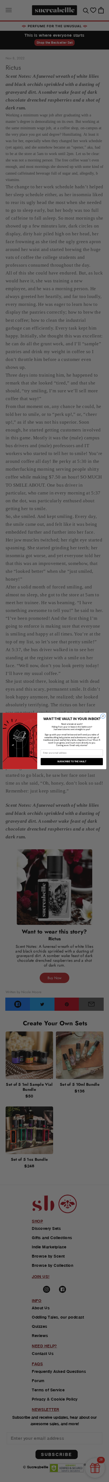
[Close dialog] (103, 716)
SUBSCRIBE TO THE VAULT (71, 761)
